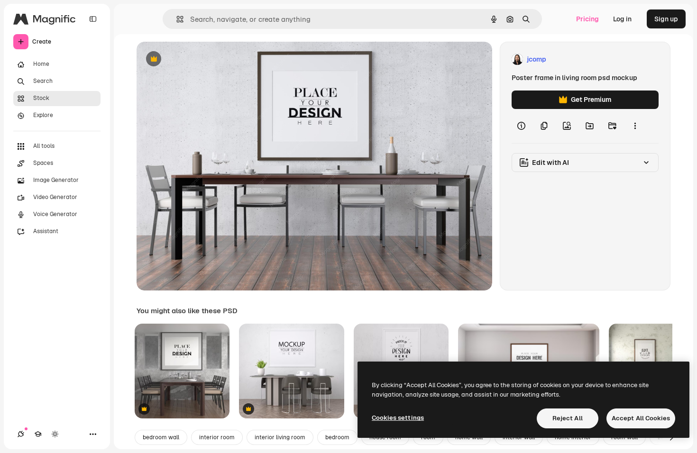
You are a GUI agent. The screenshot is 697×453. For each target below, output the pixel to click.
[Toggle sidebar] (93, 19)
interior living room (280, 437)
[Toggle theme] (55, 434)
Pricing (587, 19)
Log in (622, 19)
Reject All (567, 418)
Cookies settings (398, 418)
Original (197, 59)
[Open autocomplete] (176, 19)
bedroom (337, 437)
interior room (217, 437)
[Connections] (20, 434)
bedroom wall (161, 437)
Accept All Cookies (641, 418)
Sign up (666, 19)
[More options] (634, 126)
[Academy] (38, 434)
